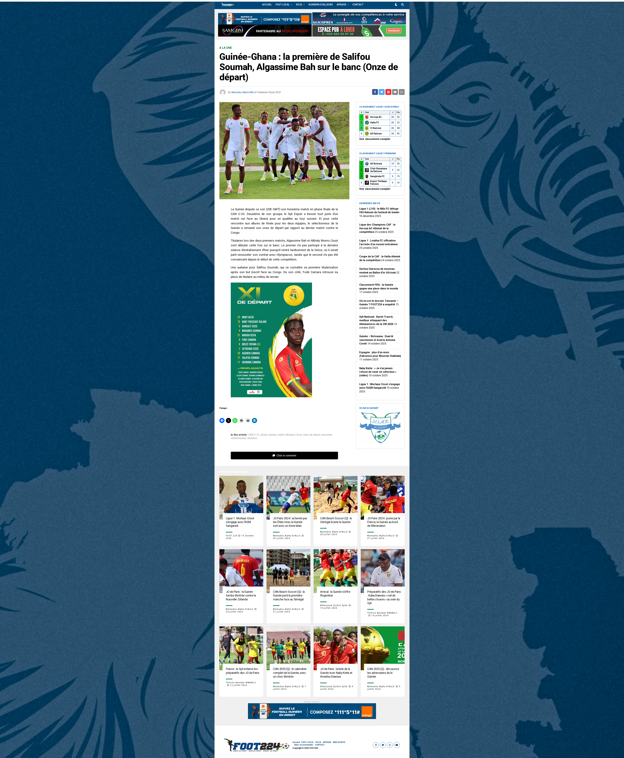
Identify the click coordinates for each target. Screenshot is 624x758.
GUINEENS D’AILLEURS (320, 4)
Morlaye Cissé (293, 435)
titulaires (252, 438)
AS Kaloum (376, 133)
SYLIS (299, 4)
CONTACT (358, 4)
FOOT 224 (231, 536)
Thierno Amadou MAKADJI (382, 613)
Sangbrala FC (377, 176)
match (280, 435)
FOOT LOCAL (283, 4)
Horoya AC (376, 117)
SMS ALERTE (339, 742)
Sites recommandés (303, 745)
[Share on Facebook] (375, 92)
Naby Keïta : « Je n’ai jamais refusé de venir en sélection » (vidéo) (377, 372)
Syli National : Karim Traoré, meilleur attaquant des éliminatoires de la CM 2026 (376, 320)
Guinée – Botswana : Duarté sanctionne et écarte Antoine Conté (377, 340)
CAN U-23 (253, 435)
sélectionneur (238, 438)
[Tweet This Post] (382, 92)
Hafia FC (374, 122)
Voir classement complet (374, 139)
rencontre (326, 435)
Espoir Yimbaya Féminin (378, 182)
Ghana (263, 435)
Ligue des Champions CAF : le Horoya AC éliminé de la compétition (377, 228)
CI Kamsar (375, 128)
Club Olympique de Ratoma (378, 170)
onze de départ (311, 435)
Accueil (267, 4)
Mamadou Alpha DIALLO (244, 92)
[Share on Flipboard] (388, 92)
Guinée (272, 435)
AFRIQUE (341, 4)
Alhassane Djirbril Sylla (334, 605)
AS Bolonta (376, 163)
